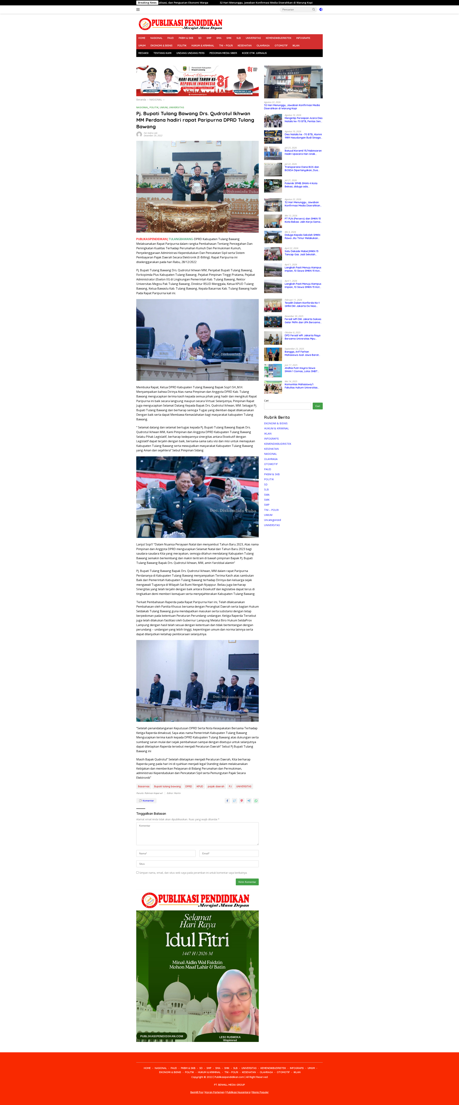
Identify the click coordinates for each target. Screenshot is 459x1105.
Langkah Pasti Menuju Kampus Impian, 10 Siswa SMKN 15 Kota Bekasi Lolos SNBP (303, 269)
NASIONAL (156, 38)
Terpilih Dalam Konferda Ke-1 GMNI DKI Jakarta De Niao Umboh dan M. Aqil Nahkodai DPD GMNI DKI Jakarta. (302, 304)
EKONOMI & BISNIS (161, 45)
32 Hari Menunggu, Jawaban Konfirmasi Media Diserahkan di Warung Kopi (164, 2)
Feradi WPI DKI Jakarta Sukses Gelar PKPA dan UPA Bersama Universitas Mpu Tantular (303, 321)
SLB (238, 38)
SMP (209, 38)
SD (200, 38)
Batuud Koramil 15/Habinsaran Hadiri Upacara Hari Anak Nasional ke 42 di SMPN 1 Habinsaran (303, 152)
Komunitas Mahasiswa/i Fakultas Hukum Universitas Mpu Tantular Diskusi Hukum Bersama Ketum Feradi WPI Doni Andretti (301, 386)
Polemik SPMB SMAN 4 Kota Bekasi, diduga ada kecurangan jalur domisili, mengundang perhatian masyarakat (301, 185)
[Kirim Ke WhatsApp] (256, 800)
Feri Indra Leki (150, 133)
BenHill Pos (196, 1092)
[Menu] (138, 9)
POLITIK (182, 45)
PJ (230, 786)
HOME (141, 38)
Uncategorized (272, 520)
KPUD (200, 786)
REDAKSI (143, 53)
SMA (218, 38)
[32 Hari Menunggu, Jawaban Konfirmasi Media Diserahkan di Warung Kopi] (293, 82)
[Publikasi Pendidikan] (180, 23)
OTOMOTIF (281, 45)
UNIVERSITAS (253, 38)
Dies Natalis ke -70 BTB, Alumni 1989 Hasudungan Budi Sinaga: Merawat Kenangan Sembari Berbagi (303, 136)
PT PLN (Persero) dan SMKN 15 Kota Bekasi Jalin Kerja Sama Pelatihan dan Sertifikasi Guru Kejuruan (303, 220)
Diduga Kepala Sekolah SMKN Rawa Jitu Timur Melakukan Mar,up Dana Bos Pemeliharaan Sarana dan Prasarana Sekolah (304, 236)
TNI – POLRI (226, 45)
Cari (266, 400)
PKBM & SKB (186, 38)
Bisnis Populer (260, 1092)
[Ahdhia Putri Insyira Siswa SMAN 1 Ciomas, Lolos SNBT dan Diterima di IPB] (273, 370)
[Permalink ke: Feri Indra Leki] (139, 134)
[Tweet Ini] (234, 800)
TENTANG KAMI (162, 53)
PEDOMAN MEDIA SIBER (223, 53)
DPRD (188, 786)
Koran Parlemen (214, 1092)
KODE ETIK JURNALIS (254, 53)
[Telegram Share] (249, 800)
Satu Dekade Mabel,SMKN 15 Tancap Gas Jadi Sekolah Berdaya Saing (301, 253)
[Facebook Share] (227, 800)
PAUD (170, 38)
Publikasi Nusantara (238, 1092)
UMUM (142, 45)
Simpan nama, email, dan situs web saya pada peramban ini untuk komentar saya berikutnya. (193, 872)
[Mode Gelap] (321, 9)
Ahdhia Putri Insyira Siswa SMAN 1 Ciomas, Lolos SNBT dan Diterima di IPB (301, 369)
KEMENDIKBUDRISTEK (278, 38)
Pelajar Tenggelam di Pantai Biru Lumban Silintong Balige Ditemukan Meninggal (273, 2)
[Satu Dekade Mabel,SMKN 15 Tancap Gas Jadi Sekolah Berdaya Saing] (273, 254)
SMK (228, 38)
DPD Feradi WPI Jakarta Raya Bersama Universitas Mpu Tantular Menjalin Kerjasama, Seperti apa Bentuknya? (302, 337)
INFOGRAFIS (303, 38)
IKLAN (296, 45)
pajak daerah (216, 786)
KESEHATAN (245, 45)
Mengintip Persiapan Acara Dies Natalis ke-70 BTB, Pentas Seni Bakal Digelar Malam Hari (304, 119)
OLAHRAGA (263, 45)
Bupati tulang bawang (167, 786)
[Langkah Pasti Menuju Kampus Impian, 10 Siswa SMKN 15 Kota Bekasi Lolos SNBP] (273, 270)
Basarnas (144, 786)
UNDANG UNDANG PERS (190, 53)
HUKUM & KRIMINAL (202, 45)
